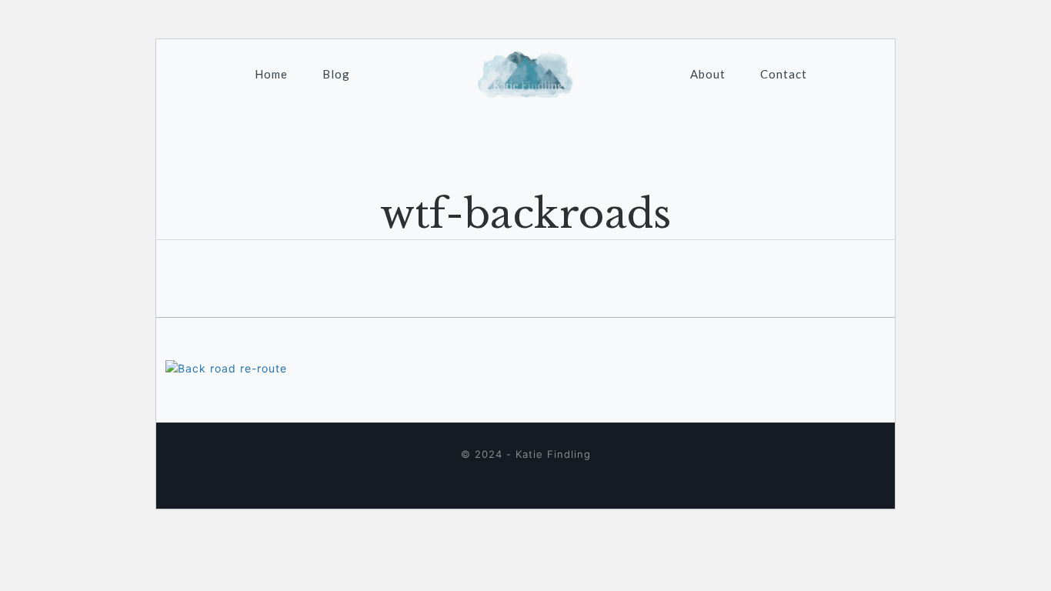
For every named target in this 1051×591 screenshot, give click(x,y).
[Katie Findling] (525, 74)
